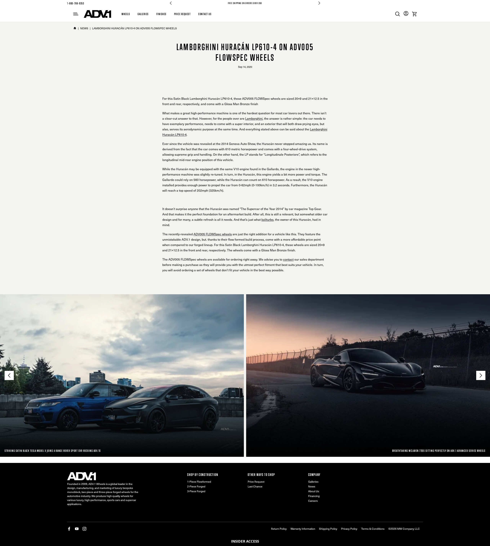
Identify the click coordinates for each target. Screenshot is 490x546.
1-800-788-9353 (75, 3)
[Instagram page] (84, 529)
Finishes (161, 14)
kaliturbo (267, 219)
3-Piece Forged (196, 491)
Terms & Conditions (373, 528)
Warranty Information (303, 528)
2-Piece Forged (196, 486)
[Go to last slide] (170, 3)
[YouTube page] (77, 529)
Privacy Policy (349, 528)
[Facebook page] (69, 529)
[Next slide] (319, 3)
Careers (313, 501)
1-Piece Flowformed (199, 481)
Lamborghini (254, 118)
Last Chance (255, 486)
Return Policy (279, 528)
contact (288, 259)
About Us (313, 491)
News (311, 486)
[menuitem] (397, 14)
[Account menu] (406, 13)
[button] (245, 541)
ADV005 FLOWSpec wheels (213, 234)
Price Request (182, 14)
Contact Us (205, 14)
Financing (314, 496)
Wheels (126, 14)
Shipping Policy (328, 528)
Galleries (143, 14)
